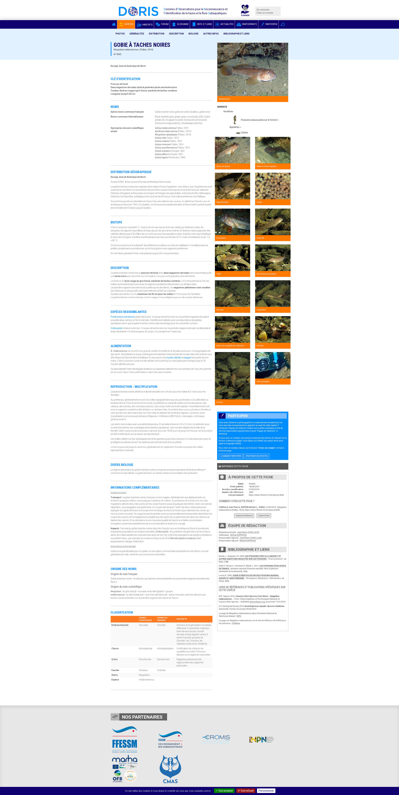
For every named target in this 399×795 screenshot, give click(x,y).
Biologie (193, 33)
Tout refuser (247, 790)
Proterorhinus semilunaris (123, 317)
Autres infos (211, 33)
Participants (249, 24)
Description (176, 33)
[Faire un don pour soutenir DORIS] (245, 11)
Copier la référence (244, 515)
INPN (239, 616)
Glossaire (183, 24)
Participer (271, 24)
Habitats (147, 24)
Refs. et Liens (204, 24)
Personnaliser (266, 790)
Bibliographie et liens (237, 33)
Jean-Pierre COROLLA (246, 532)
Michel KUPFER (237, 535)
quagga (187, 357)
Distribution (156, 33)
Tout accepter (225, 790)
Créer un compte (265, 13)
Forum (164, 24)
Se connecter (263, 9)
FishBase (236, 623)
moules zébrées (173, 357)
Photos (120, 33)
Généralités (137, 33)
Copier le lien (263, 515)
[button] (283, 24)
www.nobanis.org (257, 602)
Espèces (129, 24)
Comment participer (231, 456)
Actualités (226, 24)
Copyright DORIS (233, 443)
